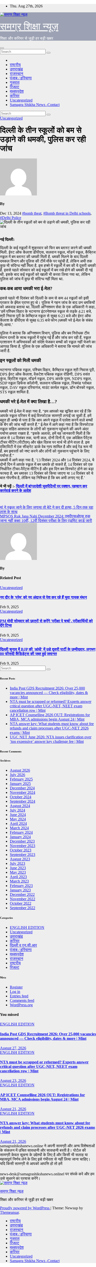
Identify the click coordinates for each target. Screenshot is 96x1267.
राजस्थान (16, 73)
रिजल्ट (14, 87)
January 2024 (20, 837)
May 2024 (18, 819)
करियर (14, 96)
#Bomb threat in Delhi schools (67, 213)
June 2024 (18, 815)
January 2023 (20, 890)
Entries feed (19, 996)
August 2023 (20, 859)
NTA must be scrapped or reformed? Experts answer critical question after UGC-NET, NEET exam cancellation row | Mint (50, 705)
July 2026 (17, 775)
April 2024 (18, 823)
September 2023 (22, 854)
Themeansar (9, 1212)
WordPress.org (21, 1005)
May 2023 (18, 872)
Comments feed (22, 1000)
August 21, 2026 (13, 1109)
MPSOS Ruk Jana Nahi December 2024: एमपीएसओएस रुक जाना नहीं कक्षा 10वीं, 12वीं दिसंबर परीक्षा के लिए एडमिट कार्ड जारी (46, 518)
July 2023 (17, 863)
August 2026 (20, 770)
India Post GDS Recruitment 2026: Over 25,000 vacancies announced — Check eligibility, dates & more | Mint (49, 692)
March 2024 (19, 828)
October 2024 (20, 797)
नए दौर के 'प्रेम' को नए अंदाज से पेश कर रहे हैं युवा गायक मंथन (43, 597)
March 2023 (19, 881)
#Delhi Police (10, 218)
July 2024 (17, 810)
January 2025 (20, 783)
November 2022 (22, 899)
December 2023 (22, 841)
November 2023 (22, 846)
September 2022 (22, 908)
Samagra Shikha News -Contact (35, 105)
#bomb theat (31, 213)
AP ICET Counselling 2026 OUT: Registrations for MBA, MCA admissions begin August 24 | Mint (50, 717)
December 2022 (22, 894)
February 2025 (21, 779)
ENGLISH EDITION (27, 927)
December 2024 (22, 788)
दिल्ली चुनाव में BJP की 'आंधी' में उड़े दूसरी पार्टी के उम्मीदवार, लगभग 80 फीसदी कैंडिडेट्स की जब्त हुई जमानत (47, 651)
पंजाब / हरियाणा (21, 78)
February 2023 (21, 886)
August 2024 (20, 806)
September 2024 (22, 801)
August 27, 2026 (13, 1048)
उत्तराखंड (16, 69)
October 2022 (20, 903)
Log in (15, 991)
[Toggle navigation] (2, 48)
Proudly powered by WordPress (25, 1208)
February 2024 (21, 832)
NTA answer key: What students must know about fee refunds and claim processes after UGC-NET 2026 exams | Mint (52, 728)
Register (16, 987)
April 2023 (18, 877)
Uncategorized (21, 100)
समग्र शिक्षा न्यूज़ (29, 26)
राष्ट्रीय (15, 65)
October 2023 (20, 850)
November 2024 (22, 792)
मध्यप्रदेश (17, 91)
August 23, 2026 (13, 1080)
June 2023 (18, 868)
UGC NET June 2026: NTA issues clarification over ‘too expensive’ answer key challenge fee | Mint (50, 739)
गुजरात (14, 82)
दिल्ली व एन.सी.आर (23, 945)
